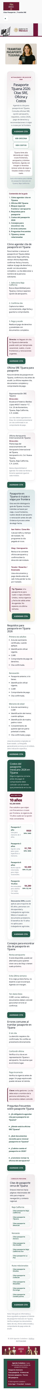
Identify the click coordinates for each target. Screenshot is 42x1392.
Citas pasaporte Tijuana (19, 1218)
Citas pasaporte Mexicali (19, 1224)
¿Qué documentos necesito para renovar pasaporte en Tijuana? (19, 1139)
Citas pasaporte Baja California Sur (21, 1250)
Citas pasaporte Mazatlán (19, 1283)
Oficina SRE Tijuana (19, 203)
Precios (25, 1375)
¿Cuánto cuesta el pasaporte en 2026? (17, 1149)
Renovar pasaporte (15, 1375)
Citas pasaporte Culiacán (19, 1276)
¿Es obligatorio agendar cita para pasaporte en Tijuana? (20, 1117)
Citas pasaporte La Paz (20, 1257)
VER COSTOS (21, 145)
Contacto (28, 1384)
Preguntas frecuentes (21, 231)
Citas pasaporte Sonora (19, 1238)
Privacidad (20, 1384)
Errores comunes (18, 228)
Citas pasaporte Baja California (21, 1212)
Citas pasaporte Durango (19, 1289)
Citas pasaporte (13, 1372)
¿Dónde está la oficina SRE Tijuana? (19, 1128)
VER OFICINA (21, 138)
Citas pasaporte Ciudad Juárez (19, 1295)
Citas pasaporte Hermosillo (19, 1244)
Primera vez (24, 1372)
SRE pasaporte (13, 1378)
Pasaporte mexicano (15, 1370)
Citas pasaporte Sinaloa (19, 1270)
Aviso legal (12, 1384)
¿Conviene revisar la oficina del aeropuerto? (19, 1159)
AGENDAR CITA (21, 131)
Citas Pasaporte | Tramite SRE (14, 12)
